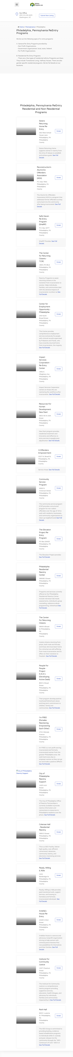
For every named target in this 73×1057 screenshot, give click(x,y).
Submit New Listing (47, 15)
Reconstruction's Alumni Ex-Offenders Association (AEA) (44, 172)
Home (21, 27)
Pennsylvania (30, 27)
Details (59, 131)
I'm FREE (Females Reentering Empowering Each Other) (44, 723)
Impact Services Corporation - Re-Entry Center (44, 362)
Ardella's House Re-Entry (43, 914)
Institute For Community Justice (44, 962)
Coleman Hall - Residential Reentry (44, 827)
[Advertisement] (40, 90)
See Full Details (44, 348)
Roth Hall (43, 1010)
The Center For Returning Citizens (45, 620)
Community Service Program (44, 482)
